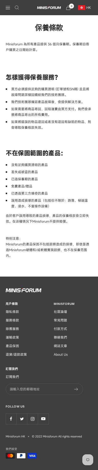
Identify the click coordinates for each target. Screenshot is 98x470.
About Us (61, 354)
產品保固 (12, 346)
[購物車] (68, 7)
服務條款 (12, 320)
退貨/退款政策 (16, 354)
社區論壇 (60, 311)
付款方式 (60, 328)
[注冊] (76, 389)
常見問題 (60, 320)
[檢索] (17, 7)
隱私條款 (12, 311)
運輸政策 (12, 337)
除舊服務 (12, 328)
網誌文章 (60, 346)
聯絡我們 (60, 337)
